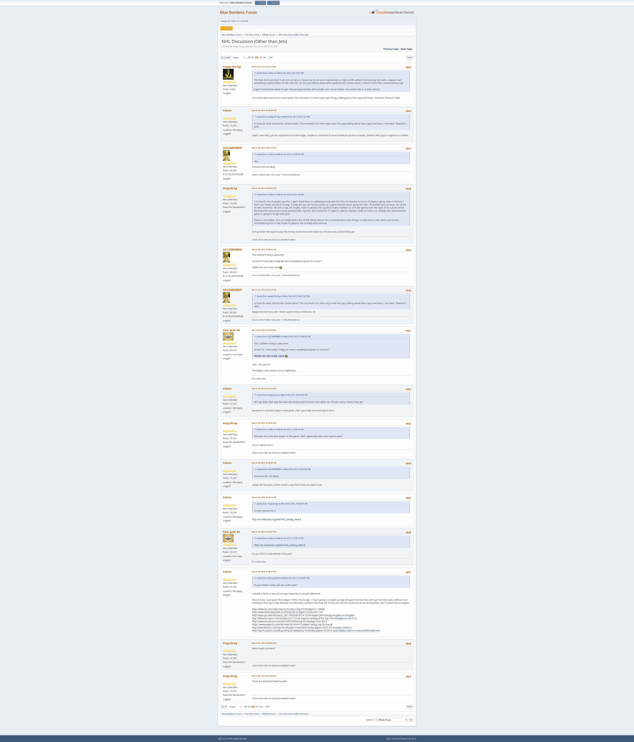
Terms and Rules (399, 738)
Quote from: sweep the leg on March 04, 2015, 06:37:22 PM (283, 116)
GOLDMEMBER (232, 148)
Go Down (225, 57)
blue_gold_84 (231, 330)
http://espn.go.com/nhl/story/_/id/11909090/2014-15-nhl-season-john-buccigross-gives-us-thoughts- (303, 615)
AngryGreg (230, 188)
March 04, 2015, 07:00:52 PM (264, 249)
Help (388, 738)
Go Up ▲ (412, 738)
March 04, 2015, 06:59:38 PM (264, 188)
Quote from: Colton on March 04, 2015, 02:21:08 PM (280, 194)
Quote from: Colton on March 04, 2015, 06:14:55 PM (280, 73)
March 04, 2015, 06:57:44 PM (264, 148)
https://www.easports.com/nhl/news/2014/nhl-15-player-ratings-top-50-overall (292, 624)
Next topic (406, 49)
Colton (227, 110)
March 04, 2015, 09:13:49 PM (264, 676)
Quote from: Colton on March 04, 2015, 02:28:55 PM (280, 154)
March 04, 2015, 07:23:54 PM (264, 330)
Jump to (369, 719)
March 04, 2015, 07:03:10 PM (264, 290)
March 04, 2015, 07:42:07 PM (264, 532)
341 (271, 57)
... (246, 57)
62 (264, 57)
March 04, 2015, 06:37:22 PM (264, 66)
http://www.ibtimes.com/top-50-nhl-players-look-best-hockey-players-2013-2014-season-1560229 (302, 627)
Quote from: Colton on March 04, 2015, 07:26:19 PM (280, 429)
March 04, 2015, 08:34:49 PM (264, 643)
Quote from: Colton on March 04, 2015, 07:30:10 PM (280, 538)
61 (261, 57)
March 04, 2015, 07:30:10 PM (264, 497)
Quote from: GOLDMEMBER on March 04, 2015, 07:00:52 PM (283, 336)
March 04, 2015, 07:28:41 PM (264, 423)
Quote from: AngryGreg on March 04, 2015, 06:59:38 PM (282, 395)
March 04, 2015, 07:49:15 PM (264, 571)
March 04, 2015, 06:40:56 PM (264, 110)
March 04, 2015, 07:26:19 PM (264, 388)
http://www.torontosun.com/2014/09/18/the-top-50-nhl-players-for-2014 (289, 621)
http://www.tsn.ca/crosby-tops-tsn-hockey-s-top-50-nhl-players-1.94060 (288, 609)
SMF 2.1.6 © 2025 (225, 739)
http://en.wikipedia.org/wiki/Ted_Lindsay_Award (276, 519)
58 (249, 57)
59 (252, 57)
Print (409, 57)
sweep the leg (232, 67)
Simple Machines (240, 739)
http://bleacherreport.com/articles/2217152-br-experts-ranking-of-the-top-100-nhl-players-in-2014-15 (304, 618)
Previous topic (391, 49)
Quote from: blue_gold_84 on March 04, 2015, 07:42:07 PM (283, 578)
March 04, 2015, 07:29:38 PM (264, 463)
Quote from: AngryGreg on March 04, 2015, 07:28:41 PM (282, 503)
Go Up (224, 707)
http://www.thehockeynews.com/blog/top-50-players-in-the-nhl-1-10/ (287, 612)
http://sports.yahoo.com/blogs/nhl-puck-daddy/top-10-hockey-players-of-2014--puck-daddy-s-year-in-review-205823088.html (316, 630)
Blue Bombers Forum (238, 12)
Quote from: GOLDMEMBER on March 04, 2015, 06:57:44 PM (283, 469)
